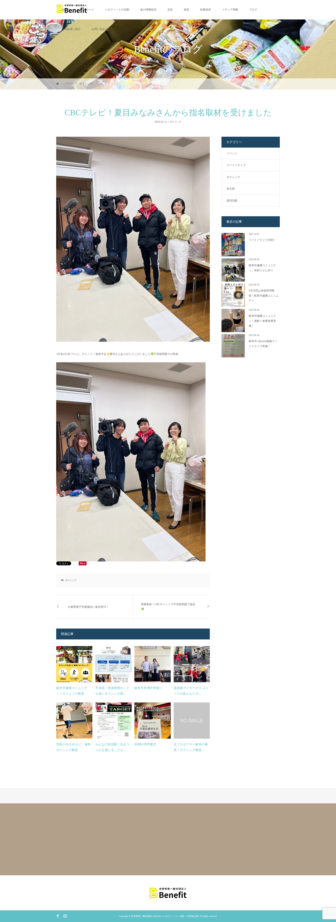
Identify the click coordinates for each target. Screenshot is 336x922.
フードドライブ (236, 165)
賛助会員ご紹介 (71, 29)
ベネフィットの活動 (117, 9)
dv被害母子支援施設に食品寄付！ (88, 606)
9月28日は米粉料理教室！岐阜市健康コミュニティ (264, 295)
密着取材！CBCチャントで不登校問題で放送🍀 (168, 607)
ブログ (253, 9)
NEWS (65, 9)
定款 (170, 9)
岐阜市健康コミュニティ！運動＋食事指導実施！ (262, 320)
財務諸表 (205, 9)
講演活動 (232, 200)
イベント (232, 153)
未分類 (231, 188)
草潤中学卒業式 (145, 744)
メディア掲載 (230, 9)
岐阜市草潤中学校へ (148, 688)
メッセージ (87, 9)
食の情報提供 (148, 9)
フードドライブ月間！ (262, 240)
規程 (186, 9)
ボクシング (175, 121)
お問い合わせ (100, 29)
